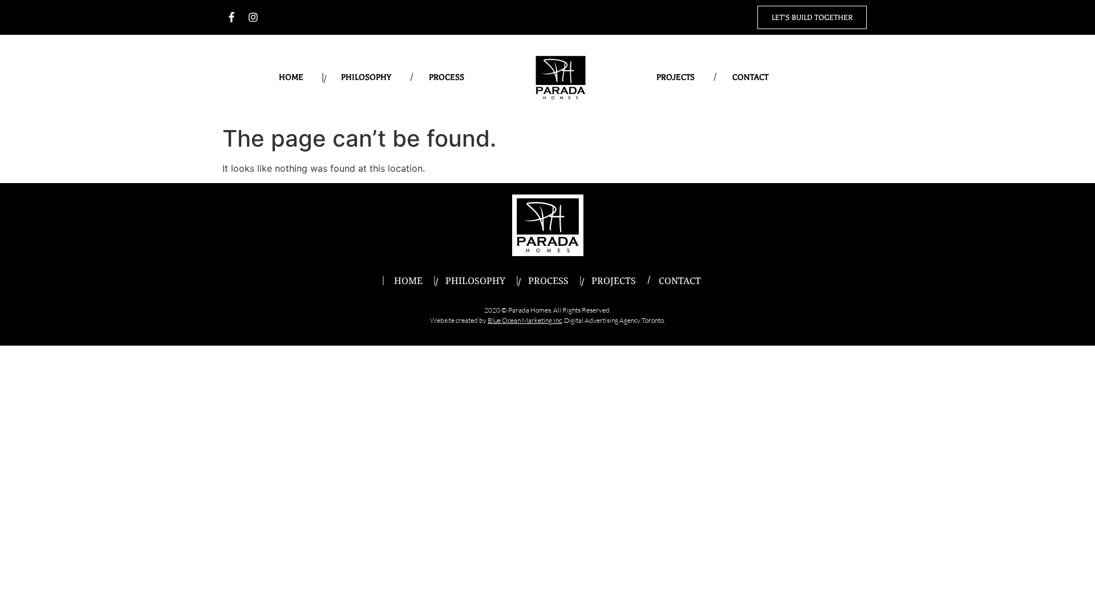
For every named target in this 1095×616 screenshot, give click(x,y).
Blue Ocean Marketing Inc (525, 320)
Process (446, 77)
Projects (675, 77)
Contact (750, 77)
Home (291, 77)
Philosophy (366, 77)
